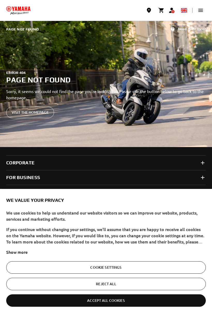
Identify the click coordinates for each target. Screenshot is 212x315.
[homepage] (18, 10)
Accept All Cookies (106, 300)
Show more (17, 252)
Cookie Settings (106, 267)
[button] (200, 10)
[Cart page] (161, 10)
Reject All (106, 283)
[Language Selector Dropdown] (184, 10)
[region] (106, 252)
